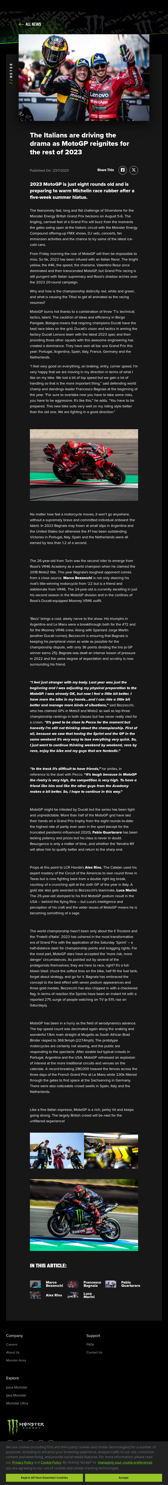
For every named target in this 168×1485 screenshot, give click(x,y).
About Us (12, 1352)
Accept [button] (123, 1477)
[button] (120, 1468)
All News (33, 24)
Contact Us (94, 1352)
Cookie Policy (51, 1462)
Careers (11, 1344)
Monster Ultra (17, 1403)
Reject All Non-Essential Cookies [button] (44, 1477)
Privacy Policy (22, 1462)
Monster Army (16, 1360)
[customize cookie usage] (123, 1469)
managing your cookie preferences (125, 1462)
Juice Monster (16, 1387)
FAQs (90, 1344)
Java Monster (16, 1395)
